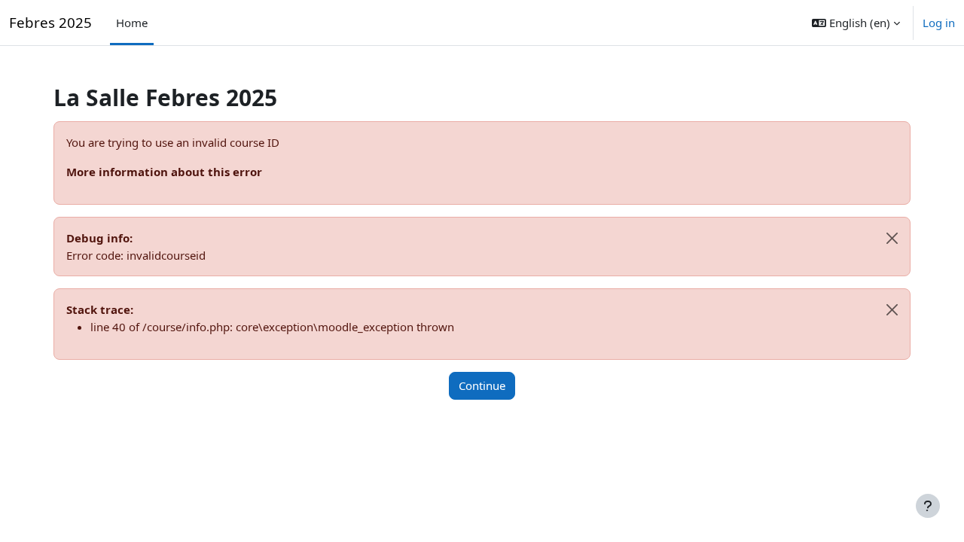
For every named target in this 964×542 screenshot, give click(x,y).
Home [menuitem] (132, 22)
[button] (856, 22)
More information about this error (164, 171)
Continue (482, 385)
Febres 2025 (50, 22)
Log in (939, 22)
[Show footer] (928, 506)
